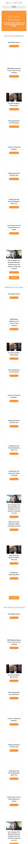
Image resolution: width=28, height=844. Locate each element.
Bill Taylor (14, 2)
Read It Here (15, 297)
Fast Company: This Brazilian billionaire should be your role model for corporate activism (14, 264)
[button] (14, 277)
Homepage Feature (14, 42)
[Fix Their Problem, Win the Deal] (14, 97)
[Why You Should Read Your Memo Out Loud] (14, 549)
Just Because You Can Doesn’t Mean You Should (14, 227)
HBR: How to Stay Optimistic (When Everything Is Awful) (14, 524)
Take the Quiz (14, 46)
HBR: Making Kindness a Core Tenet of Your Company (14, 70)
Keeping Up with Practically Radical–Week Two (14, 201)
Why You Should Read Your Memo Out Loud (14, 557)
